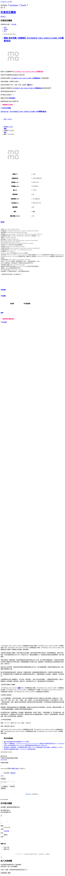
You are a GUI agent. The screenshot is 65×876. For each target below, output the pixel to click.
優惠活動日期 (4, 111)
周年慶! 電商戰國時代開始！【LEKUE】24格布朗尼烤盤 (19, 749)
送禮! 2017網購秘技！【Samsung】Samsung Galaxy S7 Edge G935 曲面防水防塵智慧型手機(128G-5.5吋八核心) (34, 743)
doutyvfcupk (4, 759)
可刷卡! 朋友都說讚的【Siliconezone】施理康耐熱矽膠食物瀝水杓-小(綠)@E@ (25, 745)
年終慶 (9, 108)
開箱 (5, 128)
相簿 (5, 27)
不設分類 (13, 24)
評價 (2, 312)
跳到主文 (3, 16)
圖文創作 (13, 773)
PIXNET (20, 854)
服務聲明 (48, 854)
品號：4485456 (8, 119)
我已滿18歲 (3, 872)
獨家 (28, 85)
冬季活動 (3, 289)
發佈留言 (3, 788)
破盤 (19, 688)
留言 (17, 768)
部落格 (6, 29)
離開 (9, 872)
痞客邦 (13, 768)
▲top (2, 775)
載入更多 (3, 778)
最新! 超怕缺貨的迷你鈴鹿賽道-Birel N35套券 (16, 741)
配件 (5, 132)
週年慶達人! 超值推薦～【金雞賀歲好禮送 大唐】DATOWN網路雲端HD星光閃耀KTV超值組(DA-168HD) (33, 747)
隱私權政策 (41, 854)
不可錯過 (3, 296)
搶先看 (2, 222)
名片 (5, 31)
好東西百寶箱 (8, 12)
